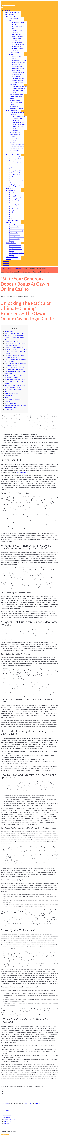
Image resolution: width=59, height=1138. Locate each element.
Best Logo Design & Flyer (16, 171)
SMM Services (13, 139)
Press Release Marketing (16, 149)
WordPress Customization (19, 46)
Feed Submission (13, 84)
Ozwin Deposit (9, 395)
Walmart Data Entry (17, 64)
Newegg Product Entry (18, 68)
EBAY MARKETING (11, 243)
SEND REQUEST (5, 1134)
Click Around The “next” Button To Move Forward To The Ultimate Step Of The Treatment (16, 351)
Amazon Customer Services (16, 237)
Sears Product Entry (17, 66)
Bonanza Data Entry (17, 80)
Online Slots (8, 401)
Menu (2, 7)
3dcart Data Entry (17, 34)
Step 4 (6, 397)
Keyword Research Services (16, 145)
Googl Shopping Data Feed (19, 86)
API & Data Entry (16, 74)
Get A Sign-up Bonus (10, 403)
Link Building (12, 143)
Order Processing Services (16, 94)
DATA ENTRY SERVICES (12, 12)
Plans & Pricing (6, 1110)
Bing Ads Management (18, 122)
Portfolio (6, 263)
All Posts (8, 268)
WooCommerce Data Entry (19, 60)
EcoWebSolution (5, 1103)
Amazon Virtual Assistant (16, 225)
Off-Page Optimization (15, 134)
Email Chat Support (14, 100)
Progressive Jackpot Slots (11, 393)
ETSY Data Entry (16, 76)
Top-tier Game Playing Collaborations (15, 379)
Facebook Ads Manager (18, 124)
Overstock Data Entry (18, 72)
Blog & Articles (6, 1117)
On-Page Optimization (15, 132)
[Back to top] (1, 1136)
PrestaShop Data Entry (18, 78)
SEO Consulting (13, 130)
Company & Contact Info (9, 1119)
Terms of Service (7, 1121)
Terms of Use (27, 1103)
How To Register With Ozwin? (13, 399)
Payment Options (9, 331)
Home (2, 268)
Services (7, 10)
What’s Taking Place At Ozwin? (13, 389)
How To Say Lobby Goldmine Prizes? (14, 367)
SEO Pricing (6, 261)
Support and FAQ (7, 1115)
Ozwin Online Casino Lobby (12, 341)
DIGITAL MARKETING (12, 110)
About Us (6, 265)
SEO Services (12, 136)
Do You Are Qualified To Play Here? (14, 369)
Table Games (8, 409)
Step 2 (6, 391)
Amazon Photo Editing (15, 235)
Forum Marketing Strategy (16, 147)
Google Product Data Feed (19, 88)
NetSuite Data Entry (17, 36)
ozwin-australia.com (22, 472)
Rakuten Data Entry (17, 82)
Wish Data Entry (16, 70)
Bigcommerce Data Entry (18, 62)
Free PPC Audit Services (18, 116)
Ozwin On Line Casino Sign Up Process (15, 347)
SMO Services (12, 141)
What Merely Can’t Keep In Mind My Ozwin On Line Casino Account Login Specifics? (14, 337)
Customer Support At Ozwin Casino (14, 333)
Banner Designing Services (16, 157)
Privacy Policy (37, 1103)
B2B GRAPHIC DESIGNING (13, 155)
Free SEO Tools (7, 1113)
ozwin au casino (17, 268)
